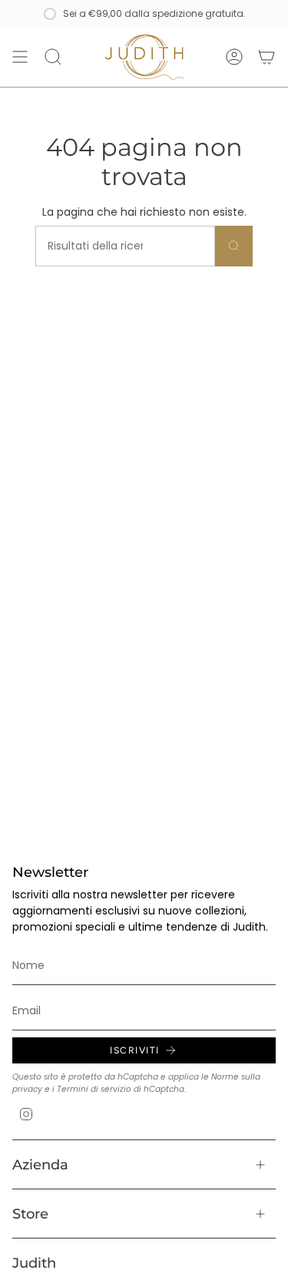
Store (30, 1214)
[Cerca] (234, 246)
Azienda (40, 1164)
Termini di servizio (94, 1089)
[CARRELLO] (266, 57)
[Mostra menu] (20, 57)
